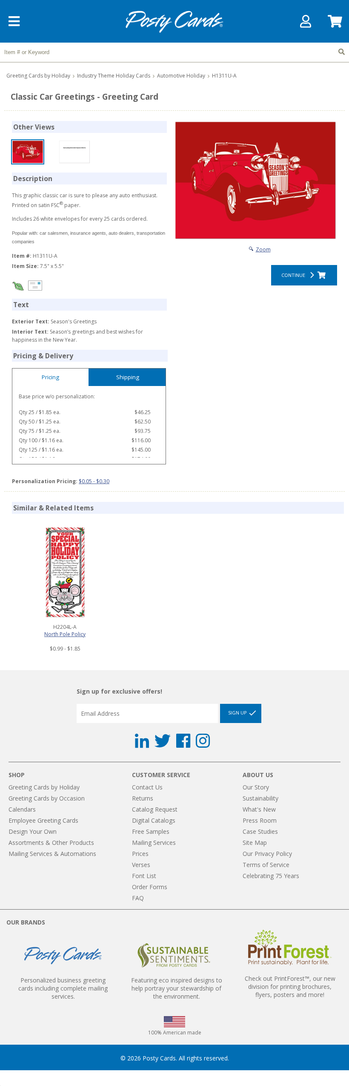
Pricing (50, 377)
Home (174, 22)
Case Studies (260, 831)
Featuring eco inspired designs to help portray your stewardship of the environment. (176, 988)
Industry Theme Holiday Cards (113, 75)
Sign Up (238, 712)
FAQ (138, 898)
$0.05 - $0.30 (94, 481)
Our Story (256, 787)
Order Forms (149, 887)
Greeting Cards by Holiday (38, 75)
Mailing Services (154, 842)
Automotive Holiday (181, 75)
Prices (140, 854)
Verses (141, 865)
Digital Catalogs (153, 820)
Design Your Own (33, 831)
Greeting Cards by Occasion (47, 798)
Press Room (260, 820)
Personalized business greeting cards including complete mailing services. (63, 988)
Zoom (263, 249)
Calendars (22, 809)
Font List (144, 876)
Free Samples (150, 831)
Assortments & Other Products (51, 842)
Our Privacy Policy (267, 854)
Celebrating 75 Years (271, 876)
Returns (142, 798)
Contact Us (147, 787)
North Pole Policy (65, 634)
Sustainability (260, 798)
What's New (259, 809)
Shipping (127, 377)
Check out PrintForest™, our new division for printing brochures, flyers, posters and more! (290, 986)
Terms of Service (266, 865)
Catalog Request (154, 809)
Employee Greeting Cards (43, 820)
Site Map (255, 842)
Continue (294, 275)
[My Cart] (334, 24)
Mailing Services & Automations (52, 854)
